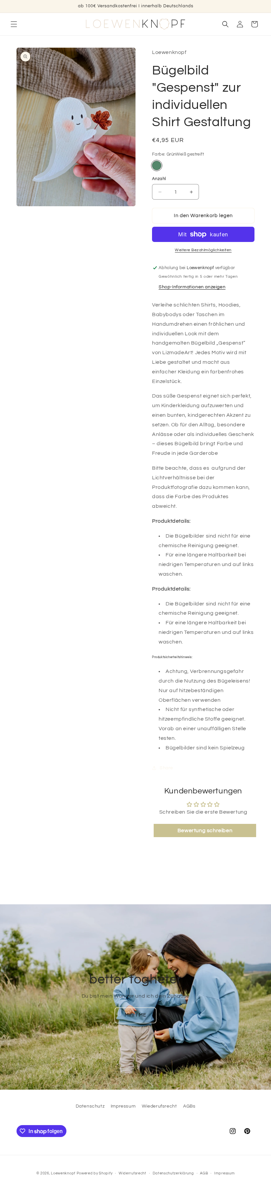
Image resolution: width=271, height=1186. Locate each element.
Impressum (123, 1106)
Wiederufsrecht (159, 1106)
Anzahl (159, 178)
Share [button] (166, 768)
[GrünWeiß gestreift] (156, 165)
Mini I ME (135, 1015)
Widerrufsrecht (132, 1173)
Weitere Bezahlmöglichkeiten (203, 250)
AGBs (189, 1106)
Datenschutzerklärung (173, 1173)
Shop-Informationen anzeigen (192, 287)
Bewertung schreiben (204, 830)
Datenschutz (90, 1106)
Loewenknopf (63, 1173)
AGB (204, 1173)
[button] (14, 24)
